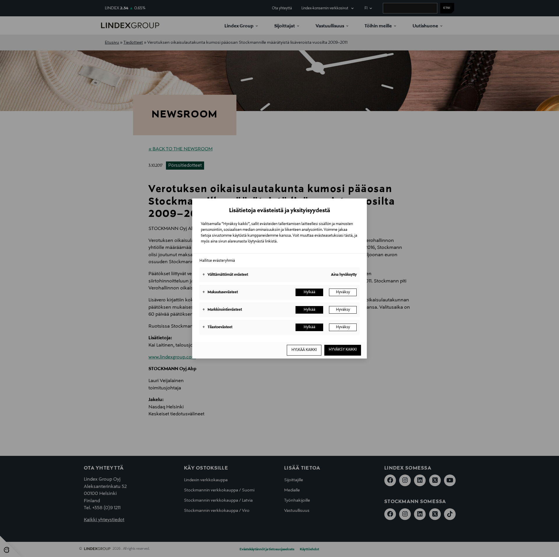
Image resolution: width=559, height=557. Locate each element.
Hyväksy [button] (343, 292)
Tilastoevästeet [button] (217, 327)
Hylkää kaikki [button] (304, 350)
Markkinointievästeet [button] (222, 309)
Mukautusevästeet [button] (220, 292)
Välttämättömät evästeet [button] (225, 274)
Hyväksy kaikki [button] (343, 350)
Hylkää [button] (309, 292)
